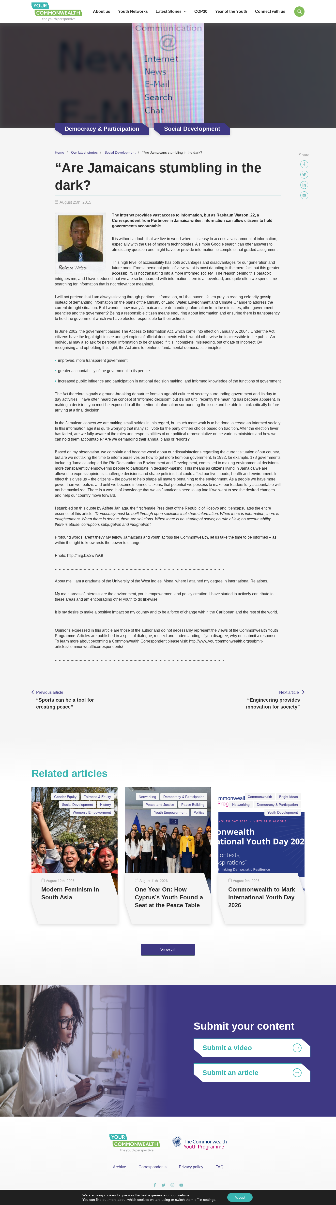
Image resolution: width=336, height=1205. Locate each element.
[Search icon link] (299, 11)
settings (209, 1200)
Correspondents (152, 1167)
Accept (240, 1197)
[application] (184, 12)
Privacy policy (191, 1167)
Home (59, 152)
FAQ (219, 1167)
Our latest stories (84, 152)
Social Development (120, 152)
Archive (119, 1167)
